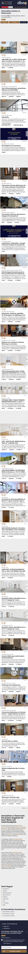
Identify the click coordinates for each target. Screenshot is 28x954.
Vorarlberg (5, 903)
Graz (12, 834)
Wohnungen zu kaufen (8, 913)
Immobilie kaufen (17, 839)
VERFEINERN (24, 22)
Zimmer (5, 828)
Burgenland (6, 888)
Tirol (4, 901)
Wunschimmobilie (6, 865)
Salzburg (5, 897)
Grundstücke (22, 828)
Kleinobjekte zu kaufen (8, 911)
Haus (24, 827)
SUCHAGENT (4, 22)
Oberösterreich (7, 895)
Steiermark (5, 899)
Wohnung (18, 827)
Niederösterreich (7, 893)
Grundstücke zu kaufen (9, 915)
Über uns (6, 926)
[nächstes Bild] (26, 47)
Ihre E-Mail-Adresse (5, 945)
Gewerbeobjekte (12, 828)
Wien (4, 905)
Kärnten (5, 890)
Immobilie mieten (17, 852)
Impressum (7, 928)
